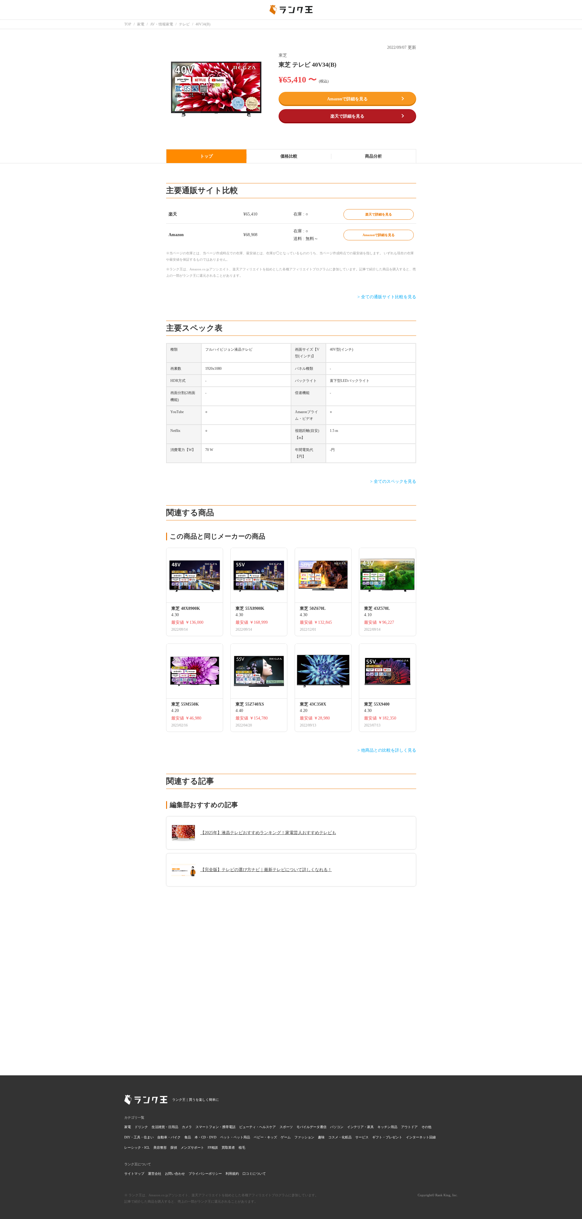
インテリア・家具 (360, 1127)
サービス (362, 1137)
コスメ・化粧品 (340, 1137)
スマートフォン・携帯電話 (216, 1127)
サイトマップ (134, 1173)
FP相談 (213, 1147)
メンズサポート (192, 1147)
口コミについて (254, 1173)
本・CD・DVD (205, 1137)
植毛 (242, 1147)
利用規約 (232, 1173)
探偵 (173, 1147)
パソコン (336, 1127)
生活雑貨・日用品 (165, 1127)
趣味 (321, 1137)
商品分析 (373, 156)
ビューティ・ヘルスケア (257, 1127)
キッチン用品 (387, 1127)
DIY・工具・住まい (139, 1137)
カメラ (187, 1127)
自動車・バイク (169, 1137)
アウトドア (409, 1127)
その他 (426, 1127)
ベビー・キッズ (265, 1137)
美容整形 (160, 1147)
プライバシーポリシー (205, 1173)
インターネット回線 (421, 1137)
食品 (187, 1137)
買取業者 (228, 1147)
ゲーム (286, 1137)
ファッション (304, 1137)
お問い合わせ (175, 1173)
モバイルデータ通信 (311, 1127)
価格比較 (288, 156)
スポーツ (286, 1127)
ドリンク (141, 1127)
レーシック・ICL (137, 1147)
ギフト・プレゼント (387, 1137)
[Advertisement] (291, 976)
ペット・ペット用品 (235, 1137)
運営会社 (154, 1173)
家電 (127, 1127)
